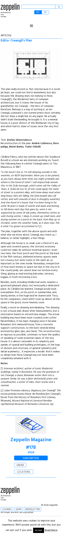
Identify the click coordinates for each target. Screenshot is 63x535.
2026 (31, 452)
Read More (51, 530)
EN (45, 12)
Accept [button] (38, 530)
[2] (40, 226)
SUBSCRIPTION (31, 458)
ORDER (20, 465)
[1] (10, 99)
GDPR (18, 509)
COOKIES (7, 509)
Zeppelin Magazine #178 (30, 443)
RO (37, 12)
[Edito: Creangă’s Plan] (31, 66)
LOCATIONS (23, 472)
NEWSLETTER (32, 509)
